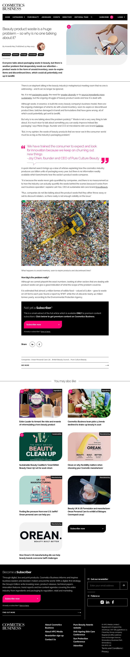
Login (120, 17)
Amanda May (10, 46)
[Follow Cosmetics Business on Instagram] (102, 603)
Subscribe (104, 17)
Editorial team (81, 17)
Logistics (41, 54)
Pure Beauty (33, 17)
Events (56, 17)
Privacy (105, 651)
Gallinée (99, 126)
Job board (46, 17)
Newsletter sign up (54, 635)
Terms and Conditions (112, 648)
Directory (67, 17)
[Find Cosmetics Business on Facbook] (113, 603)
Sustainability (32, 54)
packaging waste (40, 94)
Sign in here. (45, 332)
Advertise (78, 645)
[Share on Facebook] (39, 344)
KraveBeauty (102, 187)
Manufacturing (6, 54)
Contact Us (50, 639)
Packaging (23, 54)
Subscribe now (33, 324)
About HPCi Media (54, 631)
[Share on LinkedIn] (32, 344)
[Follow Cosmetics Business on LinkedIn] (107, 603)
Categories (18, 17)
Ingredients (15, 54)
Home (7, 17)
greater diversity (68, 94)
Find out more (9, 612)
